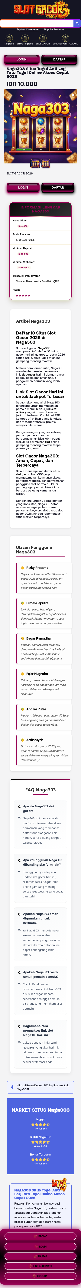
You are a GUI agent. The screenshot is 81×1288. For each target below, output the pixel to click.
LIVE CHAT (43, 1277)
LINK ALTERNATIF (42, 1266)
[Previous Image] (7, 126)
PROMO (42, 1234)
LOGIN (22, 59)
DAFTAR (59, 59)
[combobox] (37, 23)
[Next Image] (74, 126)
